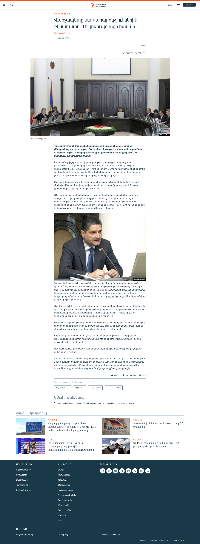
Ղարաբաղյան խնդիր (67, 495)
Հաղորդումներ (22, 485)
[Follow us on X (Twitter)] (109, 470)
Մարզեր (137, 440)
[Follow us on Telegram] (121, 470)
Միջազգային (63, 505)
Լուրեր (61, 470)
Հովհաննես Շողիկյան (63, 33)
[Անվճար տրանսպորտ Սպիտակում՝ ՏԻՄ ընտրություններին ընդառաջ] (116, 446)
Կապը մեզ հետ (65, 534)
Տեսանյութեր (21, 475)
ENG (170, 4)
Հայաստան (52, 420)
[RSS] (134, 470)
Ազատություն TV (23, 470)
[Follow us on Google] (147, 470)
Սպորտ (51, 440)
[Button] (142, 45)
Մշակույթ (62, 515)
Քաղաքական (64, 475)
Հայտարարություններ (110, 534)
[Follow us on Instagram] (128, 470)
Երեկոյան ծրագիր (23, 490)
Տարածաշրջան (65, 500)
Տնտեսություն (64, 485)
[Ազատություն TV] (178, 5)
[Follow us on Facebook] (102, 470)
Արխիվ (61, 520)
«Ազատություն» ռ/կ (24, 534)
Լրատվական (21, 480)
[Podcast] (141, 470)
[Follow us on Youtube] (115, 470)
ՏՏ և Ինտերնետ (65, 510)
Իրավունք (62, 480)
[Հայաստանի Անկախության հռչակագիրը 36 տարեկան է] (116, 426)
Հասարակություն (64, 13)
